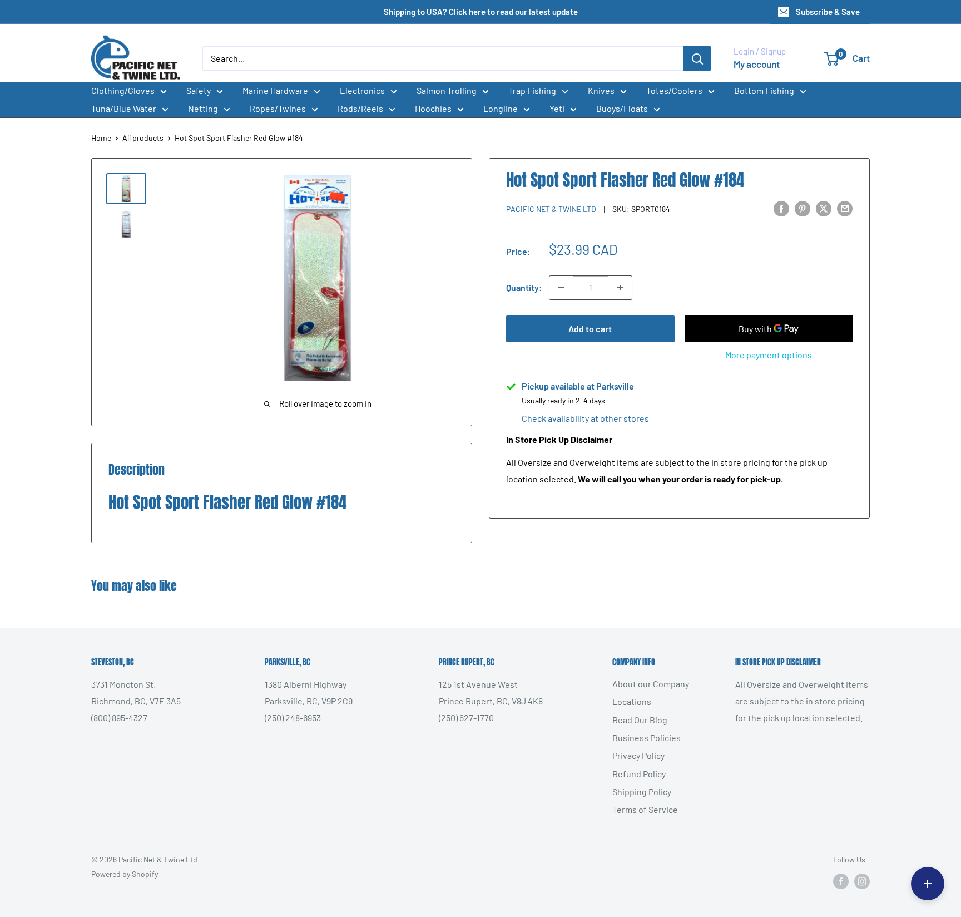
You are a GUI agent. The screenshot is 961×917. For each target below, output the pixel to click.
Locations (631, 701)
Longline (500, 108)
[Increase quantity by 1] (620, 287)
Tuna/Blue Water (123, 108)
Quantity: (524, 287)
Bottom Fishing (764, 90)
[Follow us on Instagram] (862, 881)
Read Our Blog (639, 719)
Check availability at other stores (585, 418)
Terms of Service (645, 809)
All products (143, 137)
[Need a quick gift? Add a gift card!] (927, 883)
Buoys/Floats (622, 108)
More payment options (768, 354)
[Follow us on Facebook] (841, 881)
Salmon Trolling (447, 90)
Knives (601, 90)
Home (101, 137)
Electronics (362, 90)
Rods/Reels (360, 108)
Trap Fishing (532, 90)
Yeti (556, 108)
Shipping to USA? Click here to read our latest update (481, 12)
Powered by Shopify (124, 874)
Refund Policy (639, 773)
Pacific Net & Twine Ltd (551, 209)
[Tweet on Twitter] (823, 207)
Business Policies (646, 737)
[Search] (697, 58)
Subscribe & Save (828, 12)
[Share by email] (845, 207)
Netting (203, 108)
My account (757, 64)
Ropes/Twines (278, 108)
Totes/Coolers (674, 90)
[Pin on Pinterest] (802, 207)
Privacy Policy (638, 755)
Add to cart (590, 328)
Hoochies (433, 108)
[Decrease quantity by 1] (561, 287)
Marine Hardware (275, 90)
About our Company (650, 683)
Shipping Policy (641, 791)
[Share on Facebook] (781, 207)
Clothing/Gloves (123, 90)
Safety (198, 90)
